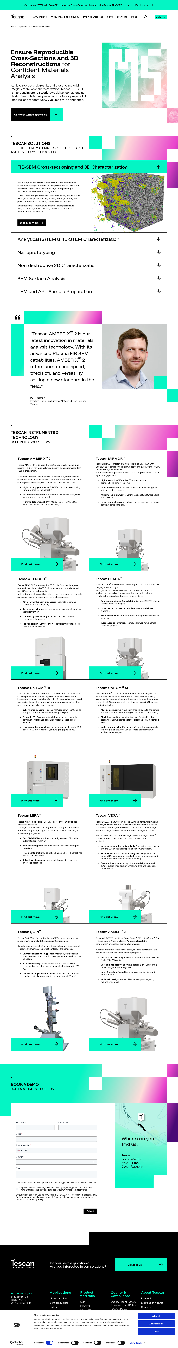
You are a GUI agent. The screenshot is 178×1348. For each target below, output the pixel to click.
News (110, 17)
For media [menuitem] (146, 1298)
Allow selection (156, 1324)
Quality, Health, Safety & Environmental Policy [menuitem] (123, 1303)
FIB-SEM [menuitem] (85, 1306)
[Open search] (145, 16)
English (159, 17)
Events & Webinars (93, 17)
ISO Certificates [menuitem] (119, 1309)
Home (13, 26)
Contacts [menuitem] (146, 1306)
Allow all (156, 1316)
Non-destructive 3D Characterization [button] (57, 265)
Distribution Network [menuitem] (152, 1302)
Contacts (122, 17)
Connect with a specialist (30, 114)
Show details (136, 1343)
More (134, 17)
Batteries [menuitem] (55, 1306)
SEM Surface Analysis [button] (41, 278)
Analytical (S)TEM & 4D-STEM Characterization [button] (68, 239)
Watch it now (142, 5)
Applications (40, 17)
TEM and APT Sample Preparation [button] (54, 291)
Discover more (29, 222)
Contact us (134, 1264)
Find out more (30, 564)
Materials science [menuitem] (59, 1298)
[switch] (75, 1343)
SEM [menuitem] (82, 1301)
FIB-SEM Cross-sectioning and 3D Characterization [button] (72, 167)
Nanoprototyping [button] (36, 252)
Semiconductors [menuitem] (59, 1302)
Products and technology (65, 17)
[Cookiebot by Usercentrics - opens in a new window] (16, 1343)
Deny (156, 1331)
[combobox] (161, 17)
